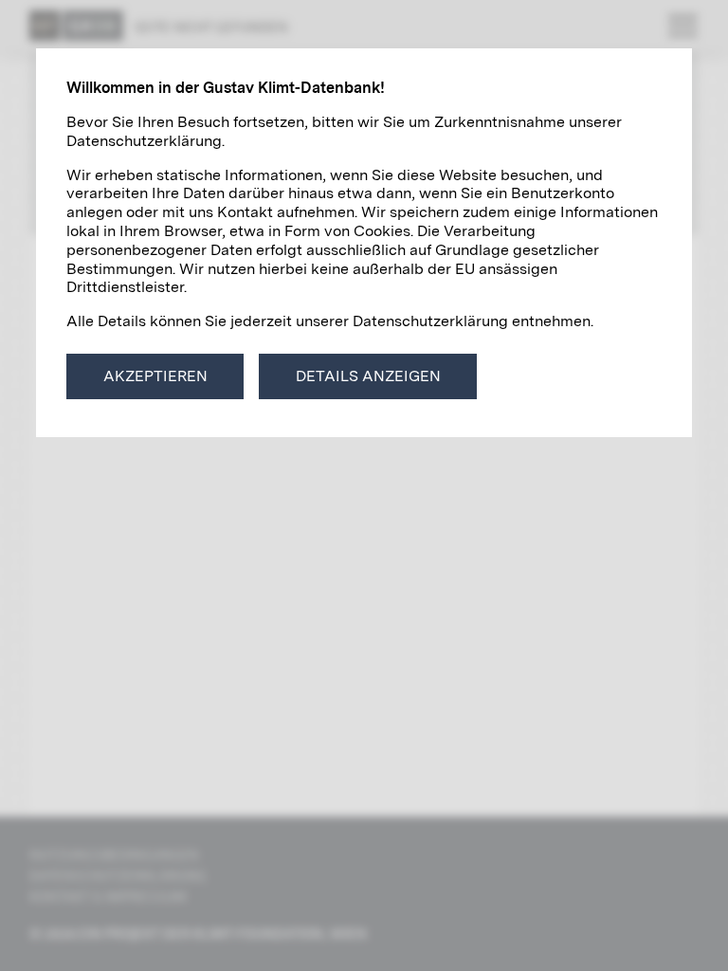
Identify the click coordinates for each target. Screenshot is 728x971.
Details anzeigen (368, 376)
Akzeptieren (155, 376)
